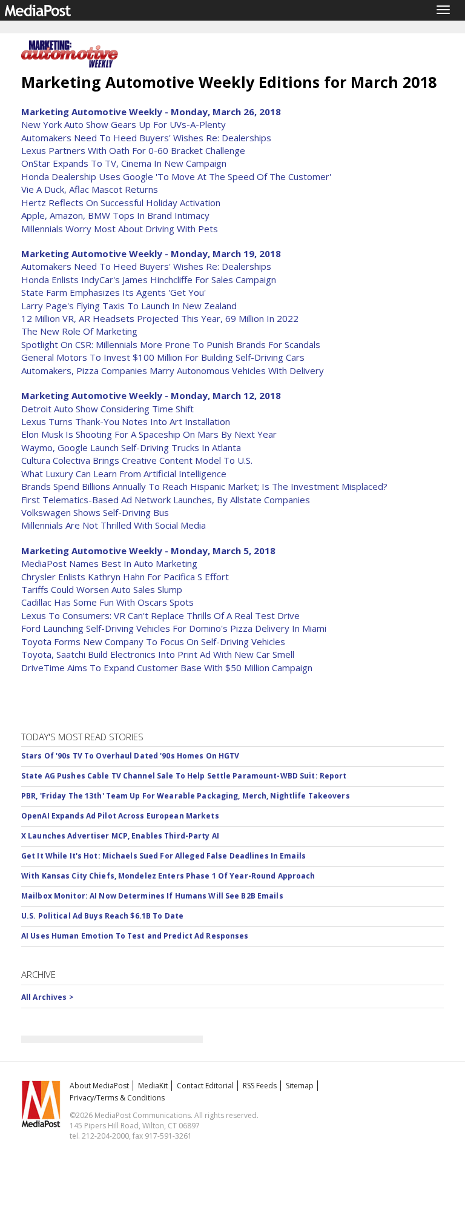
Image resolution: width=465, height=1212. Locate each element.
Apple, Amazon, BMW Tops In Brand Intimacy (115, 215)
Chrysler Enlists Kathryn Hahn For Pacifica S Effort (125, 577)
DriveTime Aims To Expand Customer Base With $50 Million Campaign (166, 667)
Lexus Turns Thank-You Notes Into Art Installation (125, 421)
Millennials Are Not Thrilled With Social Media (113, 525)
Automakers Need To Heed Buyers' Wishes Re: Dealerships (146, 138)
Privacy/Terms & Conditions (117, 1098)
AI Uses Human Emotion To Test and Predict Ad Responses (134, 936)
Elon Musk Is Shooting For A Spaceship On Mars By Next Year (149, 434)
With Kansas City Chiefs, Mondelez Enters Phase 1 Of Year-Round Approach (168, 876)
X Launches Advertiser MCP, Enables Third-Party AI (120, 836)
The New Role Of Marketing (79, 331)
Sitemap (300, 1085)
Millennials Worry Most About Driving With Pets (119, 229)
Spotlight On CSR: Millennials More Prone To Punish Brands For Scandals (170, 344)
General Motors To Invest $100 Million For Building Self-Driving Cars (163, 357)
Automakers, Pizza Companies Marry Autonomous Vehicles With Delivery (172, 370)
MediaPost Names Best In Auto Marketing (109, 563)
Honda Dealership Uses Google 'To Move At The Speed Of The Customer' (176, 176)
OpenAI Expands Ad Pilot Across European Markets (120, 816)
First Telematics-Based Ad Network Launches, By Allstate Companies (165, 500)
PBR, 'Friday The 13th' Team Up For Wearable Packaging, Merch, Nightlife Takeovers (185, 796)
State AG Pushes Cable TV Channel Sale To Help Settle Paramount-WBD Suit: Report (183, 776)
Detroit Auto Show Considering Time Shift (107, 409)
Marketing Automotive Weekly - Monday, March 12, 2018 (151, 395)
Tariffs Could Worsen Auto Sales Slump (101, 589)
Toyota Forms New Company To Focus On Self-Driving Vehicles (153, 641)
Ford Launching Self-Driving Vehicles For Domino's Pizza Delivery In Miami (173, 628)
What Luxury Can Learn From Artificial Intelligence (123, 473)
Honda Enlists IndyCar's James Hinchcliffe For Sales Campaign (148, 279)
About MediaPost (99, 1085)
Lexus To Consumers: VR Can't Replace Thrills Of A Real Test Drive (160, 615)
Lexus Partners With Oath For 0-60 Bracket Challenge (133, 150)
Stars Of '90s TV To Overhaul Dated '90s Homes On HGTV (130, 756)
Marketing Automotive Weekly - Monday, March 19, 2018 (151, 253)
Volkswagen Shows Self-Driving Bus (95, 512)
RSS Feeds (260, 1085)
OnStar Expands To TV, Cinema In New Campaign (123, 163)
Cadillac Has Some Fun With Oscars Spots (107, 602)
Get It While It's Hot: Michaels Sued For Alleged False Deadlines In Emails (163, 856)
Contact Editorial (205, 1085)
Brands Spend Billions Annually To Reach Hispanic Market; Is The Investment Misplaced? (204, 486)
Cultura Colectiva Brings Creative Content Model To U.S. (136, 460)
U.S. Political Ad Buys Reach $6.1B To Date (102, 916)
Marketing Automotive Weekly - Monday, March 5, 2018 (148, 550)
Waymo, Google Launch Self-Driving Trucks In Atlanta (131, 447)
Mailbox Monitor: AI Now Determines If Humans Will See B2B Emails (152, 896)
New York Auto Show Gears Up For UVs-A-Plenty (123, 124)
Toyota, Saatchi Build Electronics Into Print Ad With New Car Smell (157, 654)
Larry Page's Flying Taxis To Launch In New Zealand (129, 306)
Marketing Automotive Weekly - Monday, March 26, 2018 (151, 111)
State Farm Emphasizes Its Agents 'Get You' (113, 292)
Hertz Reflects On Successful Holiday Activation (120, 202)
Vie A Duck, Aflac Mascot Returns (89, 189)
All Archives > (47, 997)
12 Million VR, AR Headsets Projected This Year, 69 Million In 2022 (159, 318)
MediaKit (153, 1085)
